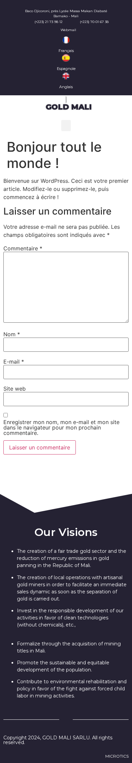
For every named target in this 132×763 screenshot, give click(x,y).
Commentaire (22, 248)
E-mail (13, 361)
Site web (14, 388)
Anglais (66, 86)
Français (66, 50)
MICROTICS (117, 756)
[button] (66, 125)
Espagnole (66, 68)
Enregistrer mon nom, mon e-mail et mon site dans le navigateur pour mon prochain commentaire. (61, 427)
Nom (11, 334)
